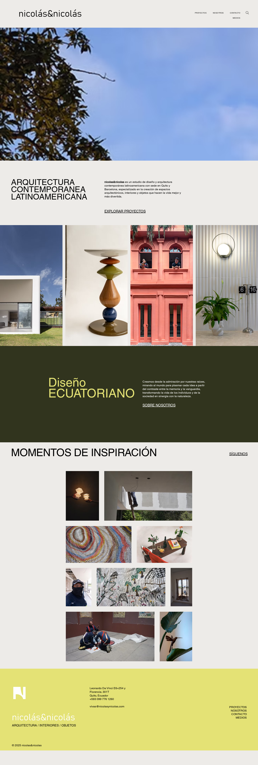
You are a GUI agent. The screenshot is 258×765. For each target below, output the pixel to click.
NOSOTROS (239, 710)
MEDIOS (241, 717)
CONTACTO (239, 714)
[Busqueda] (247, 12)
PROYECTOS (238, 707)
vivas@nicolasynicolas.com (107, 706)
